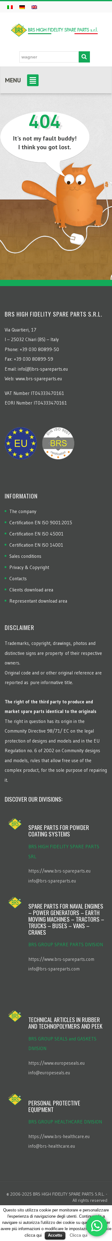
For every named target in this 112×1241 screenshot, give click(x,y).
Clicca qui (78, 1235)
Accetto (55, 1235)
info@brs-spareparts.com (54, 969)
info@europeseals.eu (49, 1073)
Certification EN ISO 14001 (36, 545)
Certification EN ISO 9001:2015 (40, 523)
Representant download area (38, 601)
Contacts (18, 578)
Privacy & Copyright (29, 567)
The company (22, 511)
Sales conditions (25, 556)
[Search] (84, 57)
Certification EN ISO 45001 (36, 534)
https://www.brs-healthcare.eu (59, 1136)
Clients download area (31, 590)
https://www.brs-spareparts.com (61, 959)
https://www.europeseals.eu (56, 1063)
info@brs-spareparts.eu (52, 881)
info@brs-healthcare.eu (51, 1146)
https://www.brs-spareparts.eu (59, 871)
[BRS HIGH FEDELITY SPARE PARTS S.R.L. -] (54, 28)
